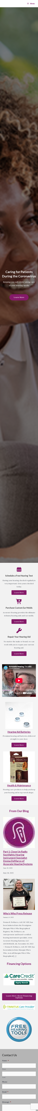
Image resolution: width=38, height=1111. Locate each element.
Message (6, 1102)
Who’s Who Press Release (17, 913)
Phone (4, 1082)
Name (5, 1061)
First (4, 1069)
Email (5, 1092)
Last (4, 1077)
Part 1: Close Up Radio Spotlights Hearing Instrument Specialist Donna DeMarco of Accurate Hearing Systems (18, 857)
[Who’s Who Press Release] (19, 894)
